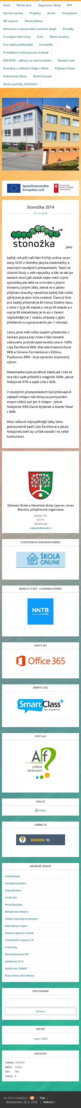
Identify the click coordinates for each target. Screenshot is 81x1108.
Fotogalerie (69, 13)
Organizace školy (49, 5)
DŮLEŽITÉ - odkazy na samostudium (27, 60)
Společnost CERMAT (16, 968)
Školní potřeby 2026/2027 (20, 84)
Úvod (6, 5)
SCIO (40, 37)
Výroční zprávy (13, 13)
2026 (44, 1038)
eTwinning (11, 947)
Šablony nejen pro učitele (19, 933)
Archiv (51, 13)
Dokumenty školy (15, 76)
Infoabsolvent (12, 876)
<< (9, 1038)
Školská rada (66, 60)
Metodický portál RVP (17, 954)
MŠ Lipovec (10, 21)
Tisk (42, 1098)
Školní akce (24, 5)
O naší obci (11, 897)
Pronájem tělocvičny (17, 37)
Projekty (35, 13)
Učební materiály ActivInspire (21, 919)
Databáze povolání (15, 883)
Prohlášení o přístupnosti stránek (26, 52)
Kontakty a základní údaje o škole (26, 68)
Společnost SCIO (14, 961)
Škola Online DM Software (19, 975)
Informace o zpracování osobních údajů (29, 29)
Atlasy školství (13, 890)
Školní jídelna (34, 21)
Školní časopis (42, 76)
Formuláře (46, 45)
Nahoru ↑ (49, 1102)
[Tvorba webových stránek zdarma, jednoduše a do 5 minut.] (31, 1098)
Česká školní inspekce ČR (19, 940)
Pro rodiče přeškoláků (18, 45)
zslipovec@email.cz (40, 528)
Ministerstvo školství (16, 911)
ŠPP (69, 5)
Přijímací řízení (65, 68)
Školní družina (59, 37)
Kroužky (68, 29)
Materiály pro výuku (16, 926)
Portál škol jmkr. (14, 904)
